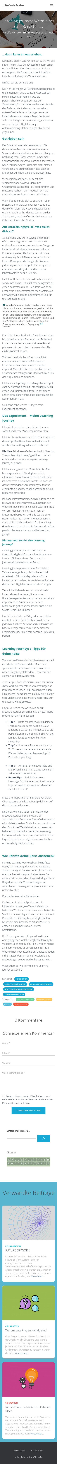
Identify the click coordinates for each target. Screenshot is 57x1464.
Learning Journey (44, 999)
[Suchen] (43, 1138)
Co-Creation (11, 1403)
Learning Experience (25, 999)
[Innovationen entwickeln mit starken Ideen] (28, 1379)
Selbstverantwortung (14, 994)
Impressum (19, 1450)
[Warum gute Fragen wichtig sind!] (28, 1302)
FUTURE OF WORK (17, 1250)
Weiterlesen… (37, 1276)
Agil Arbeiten (12, 1326)
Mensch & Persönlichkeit (15, 984)
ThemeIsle (38, 1457)
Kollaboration (13, 1246)
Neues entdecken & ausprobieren (19, 989)
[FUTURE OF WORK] (28, 1222)
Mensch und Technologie (41, 984)
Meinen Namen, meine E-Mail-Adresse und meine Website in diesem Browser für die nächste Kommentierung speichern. (27, 1099)
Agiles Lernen (21, 979)
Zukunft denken (20, 1004)
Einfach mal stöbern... (18, 1130)
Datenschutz (36, 1450)
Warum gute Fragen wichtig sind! (26, 1330)
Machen (7, 1004)
